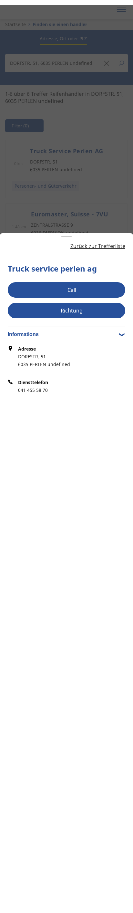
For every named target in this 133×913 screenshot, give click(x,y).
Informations (23, 334)
